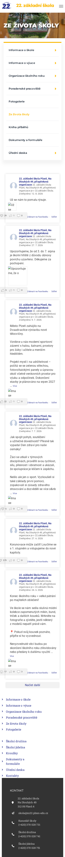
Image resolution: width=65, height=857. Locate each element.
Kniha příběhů (18, 127)
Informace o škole (21, 50)
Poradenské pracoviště (24, 88)
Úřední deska (18, 153)
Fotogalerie (17, 101)
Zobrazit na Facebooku (38, 217)
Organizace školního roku (27, 75)
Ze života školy (19, 114)
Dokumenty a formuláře (25, 140)
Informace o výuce (22, 63)
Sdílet (54, 217)
